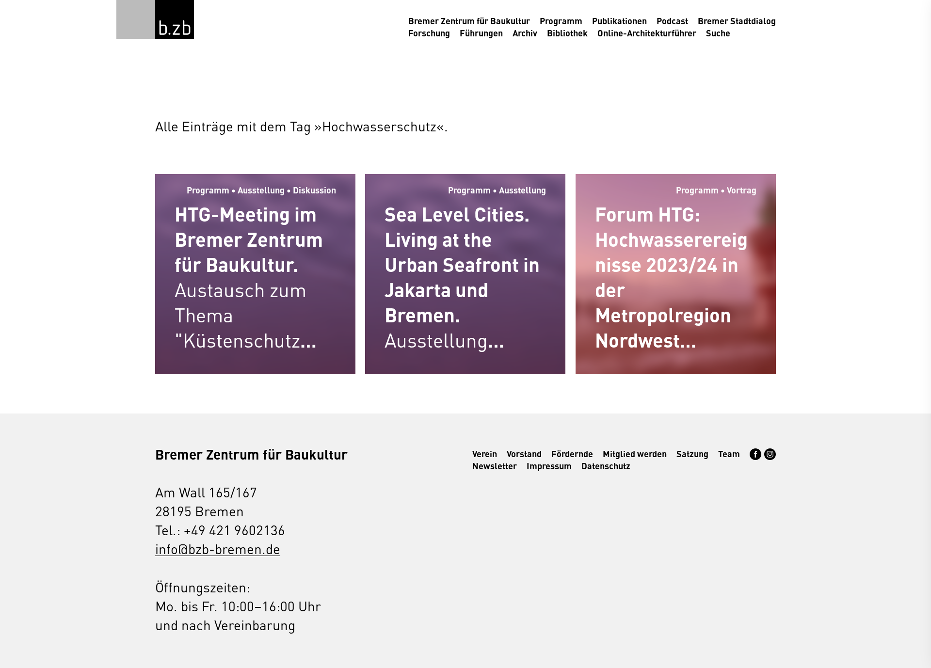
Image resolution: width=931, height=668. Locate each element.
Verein (484, 453)
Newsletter (494, 466)
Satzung (692, 453)
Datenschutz (605, 466)
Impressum (549, 466)
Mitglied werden (635, 453)
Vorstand (524, 453)
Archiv (525, 33)
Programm (561, 21)
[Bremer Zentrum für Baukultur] (174, 19)
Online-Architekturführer (646, 33)
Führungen (481, 33)
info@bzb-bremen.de (217, 548)
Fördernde (572, 453)
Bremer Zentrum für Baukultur (469, 21)
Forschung (429, 33)
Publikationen (619, 21)
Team (729, 453)
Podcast (672, 21)
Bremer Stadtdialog (737, 21)
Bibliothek (567, 33)
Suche (718, 33)
